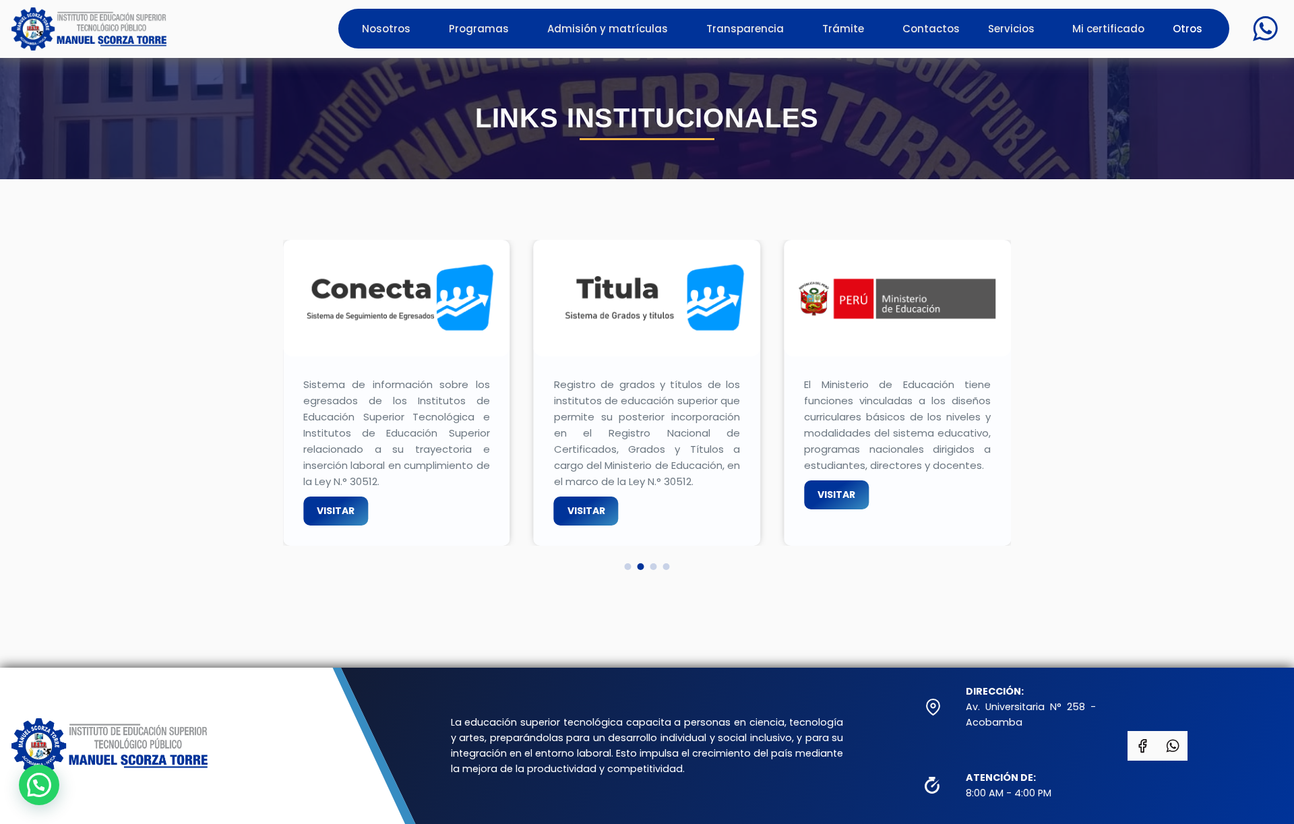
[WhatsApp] (1265, 29)
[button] (627, 566)
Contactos (931, 29)
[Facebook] (1142, 746)
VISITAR (336, 510)
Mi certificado (1108, 29)
